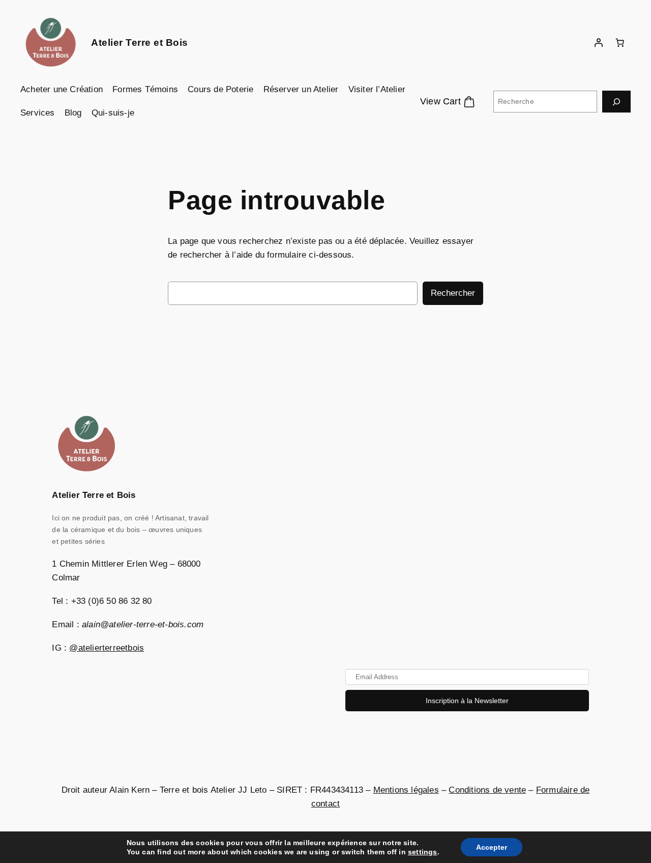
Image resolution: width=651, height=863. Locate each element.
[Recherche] (616, 102)
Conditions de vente (487, 790)
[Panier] (620, 42)
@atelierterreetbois (106, 648)
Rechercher (453, 293)
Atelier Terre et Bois (139, 42)
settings (422, 852)
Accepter (491, 847)
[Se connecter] (598, 42)
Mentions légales (406, 790)
